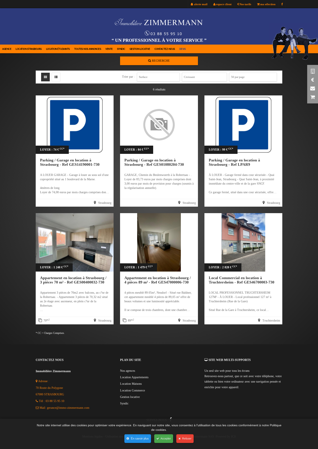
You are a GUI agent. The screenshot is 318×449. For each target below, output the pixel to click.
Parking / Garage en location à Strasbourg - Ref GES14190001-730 (70, 162)
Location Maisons (131, 383)
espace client (223, 4)
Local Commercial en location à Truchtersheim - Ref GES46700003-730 (241, 280)
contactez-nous (164, 49)
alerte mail (200, 4)
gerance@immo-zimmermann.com (68, 407)
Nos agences (127, 370)
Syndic (121, 49)
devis (182, 49)
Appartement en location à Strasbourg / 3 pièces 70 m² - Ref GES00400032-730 (73, 280)
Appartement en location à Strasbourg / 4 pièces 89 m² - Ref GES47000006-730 (157, 280)
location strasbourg (29, 49)
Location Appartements (134, 377)
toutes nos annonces (87, 49)
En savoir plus (139, 438)
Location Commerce (132, 390)
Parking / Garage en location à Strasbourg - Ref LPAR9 (234, 162)
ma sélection (267, 4)
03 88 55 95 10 (55, 401)
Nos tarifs (245, 4)
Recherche (160, 60)
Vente (109, 49)
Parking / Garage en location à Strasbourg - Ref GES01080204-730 (154, 162)
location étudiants (58, 49)
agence (6, 49)
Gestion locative (140, 49)
